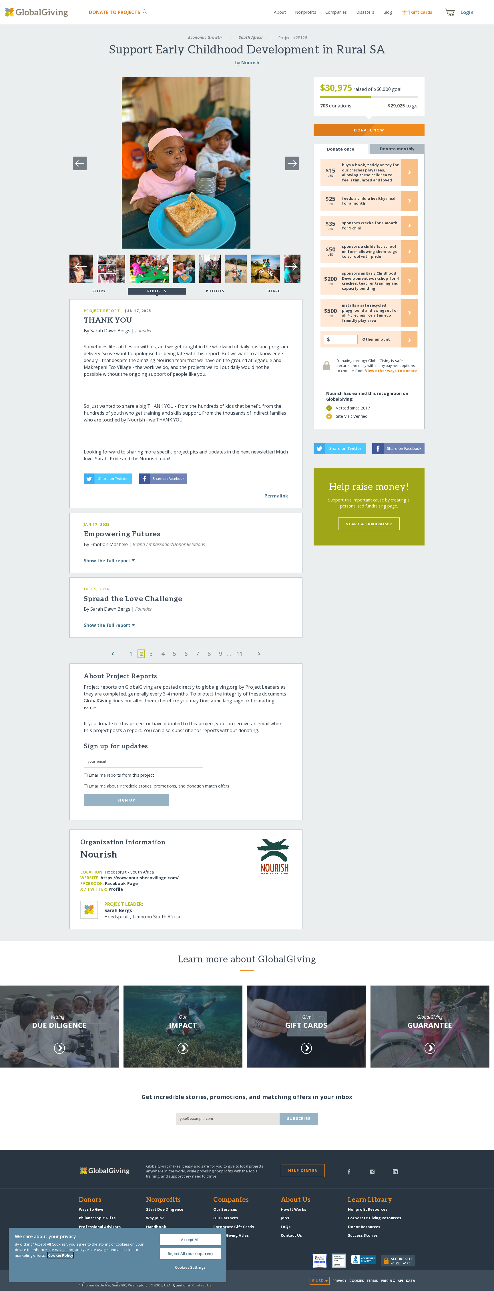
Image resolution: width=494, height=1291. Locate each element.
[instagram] (372, 1171)
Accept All (190, 1239)
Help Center (302, 1170)
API (400, 1280)
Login (467, 12)
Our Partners (225, 1217)
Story (98, 290)
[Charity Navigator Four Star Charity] (322, 1261)
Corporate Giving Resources (374, 1217)
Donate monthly (397, 148)
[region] (117, 1255)
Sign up (126, 800)
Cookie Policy (60, 1255)
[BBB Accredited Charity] (366, 1261)
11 (239, 654)
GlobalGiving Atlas (231, 1235)
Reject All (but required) (190, 1253)
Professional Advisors (100, 1226)
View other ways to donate (391, 370)
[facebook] (349, 1171)
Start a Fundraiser (369, 523)
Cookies (356, 1280)
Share (273, 290)
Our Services (225, 1209)
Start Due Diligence (164, 1209)
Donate (114, 12)
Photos (215, 290)
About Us (296, 1200)
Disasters (365, 12)
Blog (388, 12)
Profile (116, 889)
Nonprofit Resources (367, 1209)
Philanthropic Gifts (97, 1217)
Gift (421, 12)
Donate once (340, 149)
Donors (90, 1200)
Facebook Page (121, 883)
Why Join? (155, 1217)
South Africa (251, 37)
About (280, 12)
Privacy (339, 1280)
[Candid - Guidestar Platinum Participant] (341, 1261)
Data (410, 1280)
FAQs (285, 1226)
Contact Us (291, 1235)
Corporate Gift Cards (233, 1226)
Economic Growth (205, 37)
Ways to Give (91, 1209)
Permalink (276, 496)
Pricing (388, 1280)
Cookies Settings (190, 1267)
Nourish (250, 62)
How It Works (293, 1209)
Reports (157, 290)
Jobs (285, 1217)
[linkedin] (395, 1171)
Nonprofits (305, 12)
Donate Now (369, 130)
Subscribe (299, 1118)
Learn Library (370, 1200)
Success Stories (363, 1235)
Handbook (156, 1226)
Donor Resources (364, 1226)
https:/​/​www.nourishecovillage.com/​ (140, 877)
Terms (372, 1280)
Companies (336, 12)
